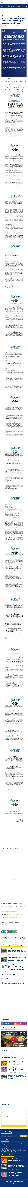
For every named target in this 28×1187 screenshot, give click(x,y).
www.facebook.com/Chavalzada (8, 1151)
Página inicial (4, 10)
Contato (10, 1181)
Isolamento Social (11, 10)
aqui (18, 879)
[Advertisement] (14, 861)
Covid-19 (11, 926)
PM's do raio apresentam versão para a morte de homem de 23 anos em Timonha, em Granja (17, 1069)
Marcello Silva (5, 25)
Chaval (6, 926)
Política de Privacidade (18, 1181)
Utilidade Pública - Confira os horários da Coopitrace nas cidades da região (17, 1077)
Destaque (16, 926)
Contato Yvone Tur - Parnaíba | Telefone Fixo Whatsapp (16, 1062)
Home (6, 1181)
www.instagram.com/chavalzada (15, 914)
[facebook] (7, 1023)
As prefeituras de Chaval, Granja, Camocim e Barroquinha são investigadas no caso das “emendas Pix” (17, 951)
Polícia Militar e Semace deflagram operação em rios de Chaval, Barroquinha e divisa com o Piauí (17, 959)
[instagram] (20, 1023)
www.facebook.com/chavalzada (9, 911)
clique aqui (13, 908)
